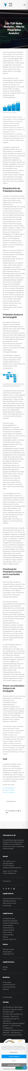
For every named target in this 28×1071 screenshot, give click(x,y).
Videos (5, 969)
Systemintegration (8, 925)
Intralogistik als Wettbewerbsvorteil (13, 1030)
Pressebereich (7, 881)
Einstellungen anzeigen (14, 1065)
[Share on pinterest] (12, 811)
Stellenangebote (7, 952)
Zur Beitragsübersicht (9, 788)
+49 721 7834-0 (13, 871)
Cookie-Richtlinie (6, 1068)
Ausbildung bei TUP (8, 954)
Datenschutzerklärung (15, 1068)
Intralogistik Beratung (9, 918)
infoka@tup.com (11, 873)
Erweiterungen (7, 905)
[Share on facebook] (6, 811)
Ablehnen (14, 1061)
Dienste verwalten (13, 1052)
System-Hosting (7, 932)
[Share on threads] (10, 811)
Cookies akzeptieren (14, 1056)
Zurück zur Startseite (9, 792)
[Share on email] (7, 813)
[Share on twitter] (8, 811)
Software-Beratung (8, 928)
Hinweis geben (7, 982)
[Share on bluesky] (18, 811)
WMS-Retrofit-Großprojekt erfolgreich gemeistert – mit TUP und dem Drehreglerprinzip (13, 1025)
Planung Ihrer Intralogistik (10, 921)
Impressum (6, 989)
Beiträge (5, 967)
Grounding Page (7, 997)
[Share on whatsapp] (16, 811)
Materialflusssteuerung (9, 901)
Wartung (5, 937)
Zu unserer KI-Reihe (8, 790)
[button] (24, 5)
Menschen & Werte (8, 949)
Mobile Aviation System (9, 903)
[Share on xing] (20, 811)
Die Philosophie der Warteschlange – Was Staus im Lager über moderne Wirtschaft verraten (13, 1009)
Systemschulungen (8, 935)
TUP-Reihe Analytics (10, 801)
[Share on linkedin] (14, 811)
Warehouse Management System (12, 898)
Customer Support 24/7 (9, 939)
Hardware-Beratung (8, 930)
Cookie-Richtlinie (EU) (9, 984)
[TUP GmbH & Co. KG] (8, 5)
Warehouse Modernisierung (10, 923)
